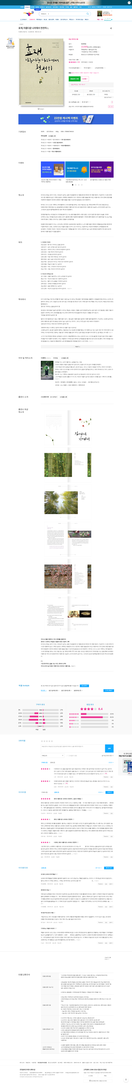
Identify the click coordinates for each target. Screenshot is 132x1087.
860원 (106, 94)
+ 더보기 (89, 810)
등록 (109, 748)
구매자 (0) (44, 792)
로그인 (89, 7)
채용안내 (28, 1062)
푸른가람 (43, 836)
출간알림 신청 (91, 94)
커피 (80, 7)
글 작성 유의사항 (107, 755)
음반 (71, 7)
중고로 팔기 (85, 102)
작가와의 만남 (79, 19)
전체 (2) (52, 762)
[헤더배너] (104, 14)
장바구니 (109, 7)
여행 (49, 151)
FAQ (105, 1075)
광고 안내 (95, 1062)
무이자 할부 (87, 68)
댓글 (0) (71, 777)
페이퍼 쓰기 (109, 867)
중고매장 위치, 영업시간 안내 (99, 1080)
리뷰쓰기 (109, 792)
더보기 (69, 288)
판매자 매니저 (77, 1062)
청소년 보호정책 (52, 1062)
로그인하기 (84, 685)
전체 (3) (56, 792)
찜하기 (111, 884)
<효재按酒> (69, 382)
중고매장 (62, 7)
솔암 (42, 857)
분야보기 (24, 19)
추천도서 (71, 19)
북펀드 (86, 19)
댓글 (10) (61, 906)
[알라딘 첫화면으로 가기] (29, 13)
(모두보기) (96, 382)
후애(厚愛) (43, 884)
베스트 (45, 19)
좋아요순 (98, 867)
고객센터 (104, 7)
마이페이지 (98, 7)
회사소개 (22, 1062)
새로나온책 (51, 19)
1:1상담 (84, 975)
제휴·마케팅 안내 (68, 1062)
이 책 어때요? (108, 690)
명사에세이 (56, 139)
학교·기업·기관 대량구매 (106, 1062)
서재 (102, 19)
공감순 (100, 792)
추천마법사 (39, 19)
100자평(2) (84, 62)
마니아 (43, 690)
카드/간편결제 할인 (74, 68)
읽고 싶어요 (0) (53, 690)
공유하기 (111, 28)
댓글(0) (60, 813)
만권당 (37, 7)
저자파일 (55, 358)
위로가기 (126, 1080)
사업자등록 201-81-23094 (35, 1072)
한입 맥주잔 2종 (73, 39)
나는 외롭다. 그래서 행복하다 (68, 385)
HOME (22, 7)
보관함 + (84, 79)
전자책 (32, 7)
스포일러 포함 (73, 755)
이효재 (20, 32)
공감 (112, 777)
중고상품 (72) (106, 91)
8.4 (79, 62)
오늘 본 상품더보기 (108, 958)
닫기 (129, 2)
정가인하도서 (64, 19)
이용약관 (34, 1062)
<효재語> (63, 382)
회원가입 (94, 7)
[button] (72, 184)
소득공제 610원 (99, 68)
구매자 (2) (44, 762)
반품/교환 (89, 975)
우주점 (67, 7)
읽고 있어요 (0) (66, 690)
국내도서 (27, 7)
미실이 (42, 943)
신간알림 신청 (52, 136)
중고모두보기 (108, 97)
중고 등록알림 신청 (74, 102)
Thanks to (106, 777)
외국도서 (42, 7)
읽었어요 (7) (77, 690)
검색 (88, 14)
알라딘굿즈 (49, 7)
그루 (55, 777)
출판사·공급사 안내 (87, 1062)
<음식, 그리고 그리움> (79, 382)
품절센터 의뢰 (74, 79)
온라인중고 (55, 7)
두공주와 (43, 813)
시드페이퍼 (31, 32)
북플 (98, 19)
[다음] (57, 72)
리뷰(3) (90, 62)
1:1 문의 (90, 1075)
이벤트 (57, 19)
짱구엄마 (43, 922)
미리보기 (42, 109)
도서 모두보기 (53, 397)
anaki (55, 786)
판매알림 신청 (76, 94)
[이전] (24, 72)
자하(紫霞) (43, 906)
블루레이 (76, 7)
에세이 (50, 139)
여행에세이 (56, 145)
